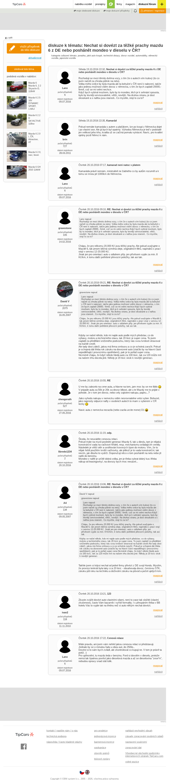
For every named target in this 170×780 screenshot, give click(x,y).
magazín (130, 4)
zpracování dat (133, 747)
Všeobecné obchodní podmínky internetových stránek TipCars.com (144, 754)
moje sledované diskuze (88, 10)
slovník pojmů (101, 753)
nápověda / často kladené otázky (64, 741)
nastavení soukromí (136, 741)
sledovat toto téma (24, 69)
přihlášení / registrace (154, 10)
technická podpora (56, 736)
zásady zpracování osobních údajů (144, 736)
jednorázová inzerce (105, 736)
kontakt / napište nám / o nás (62, 730)
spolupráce (100, 747)
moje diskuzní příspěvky (117, 10)
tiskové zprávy (102, 758)
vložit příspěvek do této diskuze (30, 48)
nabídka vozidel (83, 4)
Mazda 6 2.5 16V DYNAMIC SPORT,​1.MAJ (34, 103)
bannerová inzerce (104, 741)
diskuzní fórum (147, 4)
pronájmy (100, 4)
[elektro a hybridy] (111, 4)
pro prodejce (101, 730)
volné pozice (132, 761)
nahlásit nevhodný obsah (138, 730)
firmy (119, 4)
